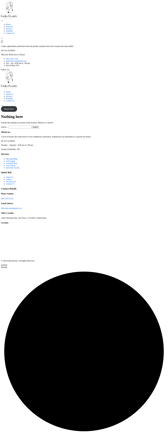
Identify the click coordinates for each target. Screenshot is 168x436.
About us (9, 26)
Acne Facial (10, 165)
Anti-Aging (10, 161)
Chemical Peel (11, 163)
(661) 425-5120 (12, 59)
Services (9, 29)
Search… (4, 127)
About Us (10, 177)
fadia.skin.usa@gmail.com (16, 61)
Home (8, 24)
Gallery (9, 179)
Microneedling (11, 159)
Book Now (9, 109)
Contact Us (10, 33)
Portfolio (9, 31)
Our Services (11, 182)
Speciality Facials (12, 168)
